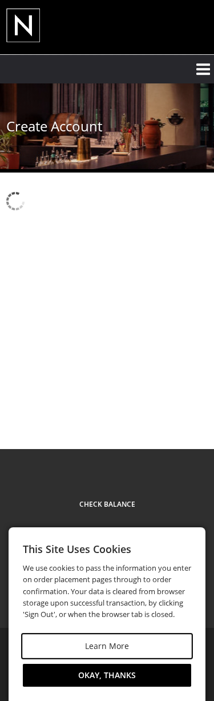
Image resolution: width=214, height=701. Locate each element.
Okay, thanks (107, 675)
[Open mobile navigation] (107, 69)
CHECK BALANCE (107, 504)
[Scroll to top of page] (192, 406)
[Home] (43, 26)
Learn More (107, 645)
